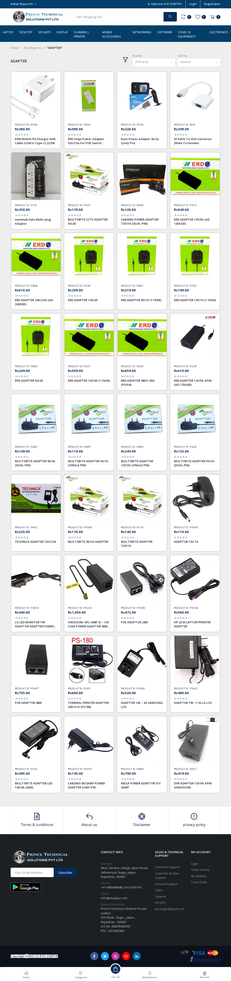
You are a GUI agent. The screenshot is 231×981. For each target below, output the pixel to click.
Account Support (166, 884)
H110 (34, 205)
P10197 (88, 769)
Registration (212, 4)
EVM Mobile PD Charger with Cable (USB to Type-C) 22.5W (35, 141)
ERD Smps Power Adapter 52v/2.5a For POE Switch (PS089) (86, 141)
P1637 (87, 205)
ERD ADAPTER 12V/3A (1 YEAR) (89, 381)
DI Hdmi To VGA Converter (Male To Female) (193, 141)
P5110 (140, 527)
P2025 (87, 124)
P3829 (34, 366)
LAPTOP (8, 32)
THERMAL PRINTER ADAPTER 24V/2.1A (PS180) (88, 705)
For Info (160, 902)
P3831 (140, 285)
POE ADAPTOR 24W (134, 622)
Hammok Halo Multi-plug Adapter (33, 221)
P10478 (141, 608)
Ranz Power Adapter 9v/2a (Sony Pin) (140, 141)
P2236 (87, 285)
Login (192, 4)
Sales (159, 890)
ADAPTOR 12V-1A (186, 542)
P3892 (140, 446)
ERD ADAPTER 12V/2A (83, 300)
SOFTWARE (164, 32)
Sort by (182, 56)
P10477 (35, 688)
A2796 (34, 124)
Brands (137, 56)
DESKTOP (25, 32)
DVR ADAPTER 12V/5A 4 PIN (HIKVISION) (193, 785)
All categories (32, 48)
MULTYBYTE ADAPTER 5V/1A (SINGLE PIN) (88, 463)
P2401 (34, 446)
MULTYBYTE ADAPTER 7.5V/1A (136, 544)
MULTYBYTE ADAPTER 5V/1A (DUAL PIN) (194, 463)
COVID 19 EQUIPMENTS (187, 34)
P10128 (194, 608)
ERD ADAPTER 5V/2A (29, 381)
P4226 (140, 366)
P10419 (194, 527)
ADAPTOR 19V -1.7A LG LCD (193, 703)
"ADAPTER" (54, 48)
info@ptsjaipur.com (114, 898)
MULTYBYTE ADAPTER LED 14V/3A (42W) (33, 785)
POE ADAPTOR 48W (28, 703)
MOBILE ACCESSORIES (111, 34)
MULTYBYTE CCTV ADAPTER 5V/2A (88, 221)
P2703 (193, 285)
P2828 (34, 285)
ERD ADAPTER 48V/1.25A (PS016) (138, 383)
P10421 (194, 688)
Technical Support (167, 867)
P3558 (140, 205)
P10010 (35, 608)
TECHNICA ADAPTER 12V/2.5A (35, 542)
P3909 (87, 446)
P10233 (88, 608)
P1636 (193, 446)
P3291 (87, 688)
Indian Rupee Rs (22, 4)
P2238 (193, 366)
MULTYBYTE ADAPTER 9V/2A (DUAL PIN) (35, 463)
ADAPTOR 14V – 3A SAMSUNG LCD (142, 705)
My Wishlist (198, 876)
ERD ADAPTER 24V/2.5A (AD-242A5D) (34, 302)
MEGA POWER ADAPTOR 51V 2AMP (141, 785)
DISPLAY (62, 32)
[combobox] (153, 62)
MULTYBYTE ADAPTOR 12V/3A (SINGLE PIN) (137, 463)
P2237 (87, 366)
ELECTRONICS (219, 32)
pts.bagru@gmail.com (169, 909)
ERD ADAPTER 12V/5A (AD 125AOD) (192, 221)
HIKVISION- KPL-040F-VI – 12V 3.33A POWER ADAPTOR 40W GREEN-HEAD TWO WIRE (88, 624)
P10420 (141, 688)
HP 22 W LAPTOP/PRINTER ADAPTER (192, 624)
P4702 (34, 527)
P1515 (193, 205)
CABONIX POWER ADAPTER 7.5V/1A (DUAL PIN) (140, 221)
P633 (192, 124)
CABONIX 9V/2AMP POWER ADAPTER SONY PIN (86, 785)
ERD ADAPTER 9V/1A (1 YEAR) (141, 300)
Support (160, 896)
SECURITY (44, 32)
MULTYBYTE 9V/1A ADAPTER (88, 542)
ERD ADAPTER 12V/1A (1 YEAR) (195, 300)
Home (15, 48)
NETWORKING (142, 32)
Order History (200, 870)
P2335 (34, 769)
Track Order (199, 882)
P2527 (193, 769)
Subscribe (65, 872)
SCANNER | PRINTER (81, 34)
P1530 (140, 124)
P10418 (88, 527)
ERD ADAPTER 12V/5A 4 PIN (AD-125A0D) (193, 383)
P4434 (140, 769)
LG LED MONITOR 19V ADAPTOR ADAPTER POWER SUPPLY (34, 624)
